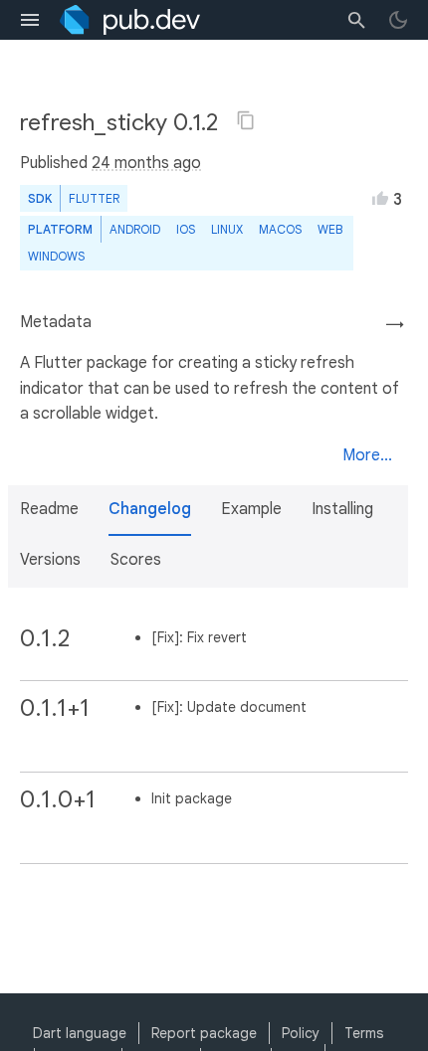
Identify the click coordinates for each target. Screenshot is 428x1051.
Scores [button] (135, 560)
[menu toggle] (30, 20)
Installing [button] (342, 509)
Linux (227, 229)
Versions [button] (50, 560)
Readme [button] (49, 509)
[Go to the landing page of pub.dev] (130, 20)
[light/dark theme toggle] (398, 20)
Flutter (94, 198)
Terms (363, 1033)
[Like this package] (380, 198)
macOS (280, 229)
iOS (185, 229)
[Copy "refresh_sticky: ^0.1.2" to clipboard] (246, 120)
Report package (204, 1033)
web (330, 229)
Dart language (79, 1033)
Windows (56, 256)
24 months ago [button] (146, 163)
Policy (301, 1033)
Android (134, 229)
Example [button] (251, 509)
